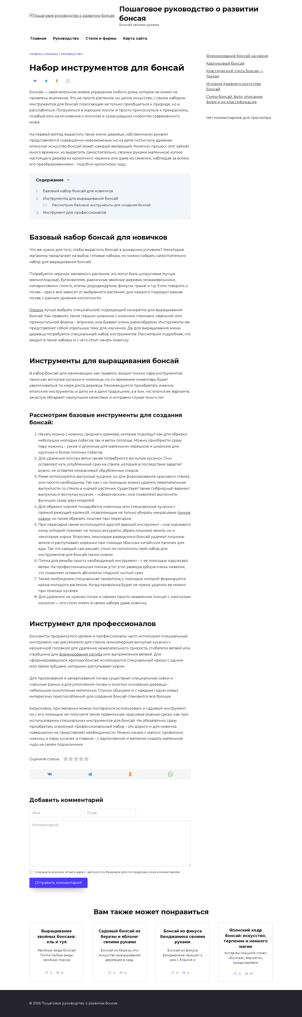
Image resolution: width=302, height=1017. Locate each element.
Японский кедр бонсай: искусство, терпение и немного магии (246, 938)
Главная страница (43, 54)
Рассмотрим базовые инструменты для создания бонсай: (101, 205)
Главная (38, 38)
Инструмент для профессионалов (74, 212)
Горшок (36, 310)
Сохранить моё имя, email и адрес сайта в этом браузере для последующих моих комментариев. (107, 872)
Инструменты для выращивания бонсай (80, 198)
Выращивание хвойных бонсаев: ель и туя (56, 936)
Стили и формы (101, 38)
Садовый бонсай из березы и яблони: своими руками (119, 936)
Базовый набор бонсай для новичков (78, 191)
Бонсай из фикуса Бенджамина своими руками (182, 936)
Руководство (66, 38)
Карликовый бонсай (225, 63)
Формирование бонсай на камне (237, 56)
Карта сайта (135, 38)
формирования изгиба (80, 654)
